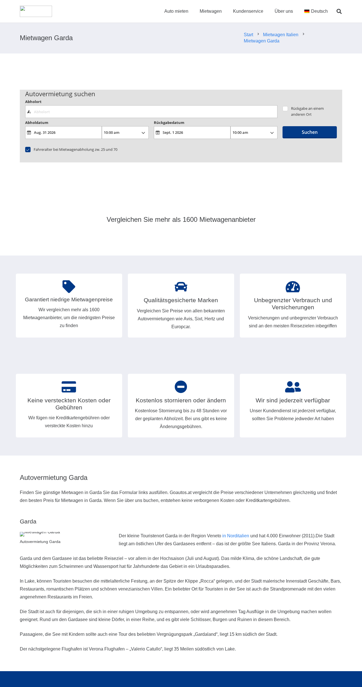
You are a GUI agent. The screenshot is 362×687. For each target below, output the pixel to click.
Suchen (310, 132)
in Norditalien (235, 535)
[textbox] (151, 111)
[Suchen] (339, 11)
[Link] (36, 11)
